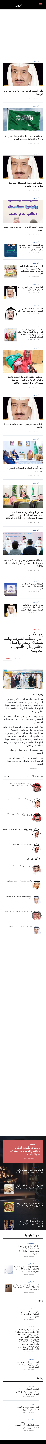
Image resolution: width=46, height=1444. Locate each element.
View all (6, 776)
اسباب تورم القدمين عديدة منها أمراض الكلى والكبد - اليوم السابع (28, 1364)
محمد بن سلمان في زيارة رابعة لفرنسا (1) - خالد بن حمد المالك (17, 830)
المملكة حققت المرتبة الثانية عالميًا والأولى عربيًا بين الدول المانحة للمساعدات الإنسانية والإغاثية (25, 379)
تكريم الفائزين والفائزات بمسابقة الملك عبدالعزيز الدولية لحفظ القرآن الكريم (32, 607)
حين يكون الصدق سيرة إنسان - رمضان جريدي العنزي (19, 799)
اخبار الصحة (31, 1308)
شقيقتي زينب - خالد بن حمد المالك (22, 844)
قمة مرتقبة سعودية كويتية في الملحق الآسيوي (28, 1408)
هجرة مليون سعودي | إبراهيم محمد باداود (20, 927)
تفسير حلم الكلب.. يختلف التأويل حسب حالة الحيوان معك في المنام (29, 1186)
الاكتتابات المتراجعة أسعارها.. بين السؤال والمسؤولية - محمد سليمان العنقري (20, 784)
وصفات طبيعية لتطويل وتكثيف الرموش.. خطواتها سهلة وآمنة (25, 1151)
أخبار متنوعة (32, 1144)
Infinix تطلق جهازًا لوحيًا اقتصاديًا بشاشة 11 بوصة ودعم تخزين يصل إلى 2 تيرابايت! (28, 1250)
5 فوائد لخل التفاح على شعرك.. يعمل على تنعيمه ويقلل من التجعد (29, 1171)
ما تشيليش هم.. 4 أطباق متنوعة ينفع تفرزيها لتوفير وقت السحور (30, 1204)
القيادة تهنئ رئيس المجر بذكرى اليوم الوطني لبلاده (30, 288)
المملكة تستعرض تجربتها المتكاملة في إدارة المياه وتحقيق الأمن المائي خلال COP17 (23, 562)
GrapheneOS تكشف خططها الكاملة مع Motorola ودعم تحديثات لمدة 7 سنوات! (26, 1269)
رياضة (33, 1404)
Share (8, 658)
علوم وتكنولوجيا (30, 1243)
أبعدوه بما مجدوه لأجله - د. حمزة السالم (21, 866)
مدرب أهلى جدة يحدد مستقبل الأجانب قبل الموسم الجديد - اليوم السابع (27, 1425)
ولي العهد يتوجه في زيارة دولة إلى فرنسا (23, 92)
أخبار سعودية (36, 61)
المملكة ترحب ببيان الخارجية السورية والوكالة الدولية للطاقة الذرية (24, 137)
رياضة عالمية (31, 1386)
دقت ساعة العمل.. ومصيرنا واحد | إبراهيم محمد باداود (18, 897)
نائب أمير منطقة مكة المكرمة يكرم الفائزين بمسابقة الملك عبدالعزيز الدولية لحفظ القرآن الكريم (31, 270)
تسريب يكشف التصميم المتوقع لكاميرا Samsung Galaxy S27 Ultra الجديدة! (26, 1287)
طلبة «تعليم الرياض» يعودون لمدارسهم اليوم (23, 228)
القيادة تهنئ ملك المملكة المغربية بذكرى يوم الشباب (26, 184)
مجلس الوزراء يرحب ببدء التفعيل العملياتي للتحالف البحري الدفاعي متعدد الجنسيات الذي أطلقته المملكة (24, 515)
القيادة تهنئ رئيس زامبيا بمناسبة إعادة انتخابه (23, 425)
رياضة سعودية (31, 1419)
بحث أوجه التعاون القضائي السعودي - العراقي (24, 469)
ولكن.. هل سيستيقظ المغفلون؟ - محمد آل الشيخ (18, 911)
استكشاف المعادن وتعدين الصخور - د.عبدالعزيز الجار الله (30, 309)
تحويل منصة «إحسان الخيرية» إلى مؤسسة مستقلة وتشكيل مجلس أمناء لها (31, 247)
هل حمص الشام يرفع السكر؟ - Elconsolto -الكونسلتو (30, 1314)
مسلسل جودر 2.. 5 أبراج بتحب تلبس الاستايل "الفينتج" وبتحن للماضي (30, 1223)
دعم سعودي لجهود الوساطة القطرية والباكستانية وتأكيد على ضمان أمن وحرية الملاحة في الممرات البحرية (30, 333)
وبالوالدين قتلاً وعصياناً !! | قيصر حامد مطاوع (19, 881)
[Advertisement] (23, 36)
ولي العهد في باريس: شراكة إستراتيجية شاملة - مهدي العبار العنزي (19, 814)
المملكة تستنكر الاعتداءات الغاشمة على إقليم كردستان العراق (31, 586)
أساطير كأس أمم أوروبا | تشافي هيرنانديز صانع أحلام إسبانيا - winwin (27, 1391)
